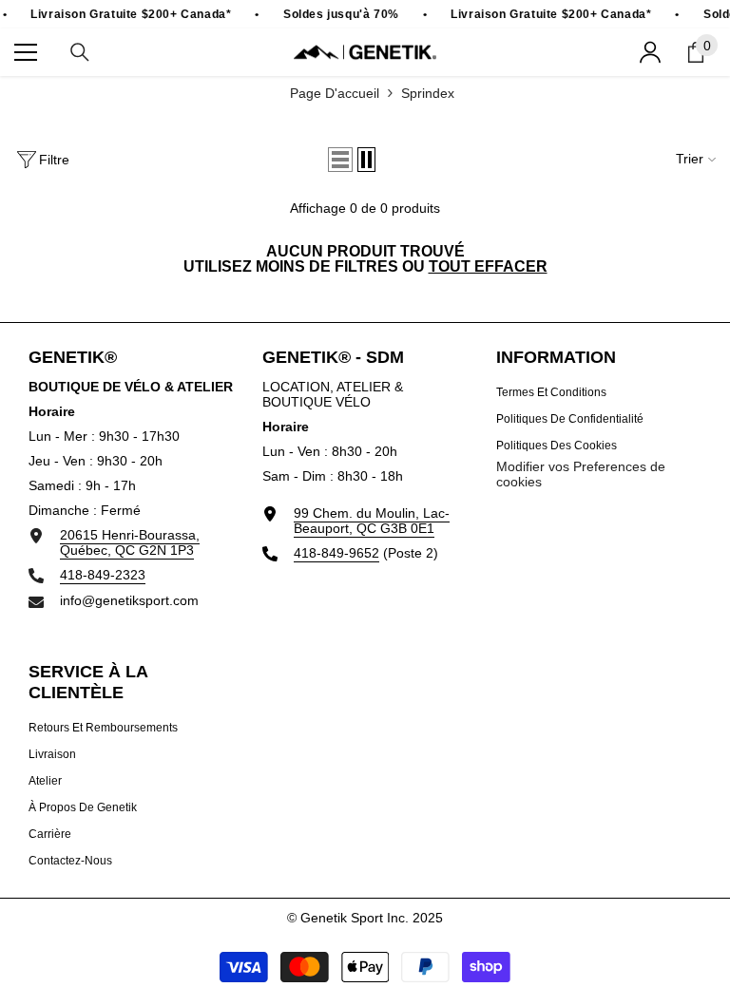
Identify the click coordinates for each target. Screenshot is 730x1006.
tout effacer (488, 267)
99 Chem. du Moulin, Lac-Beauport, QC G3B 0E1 (372, 520)
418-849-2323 (102, 574)
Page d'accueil (334, 93)
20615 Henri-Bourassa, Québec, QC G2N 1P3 (130, 542)
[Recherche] (79, 52)
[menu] (25, 52)
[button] (340, 159)
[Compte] (650, 52)
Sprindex (427, 93)
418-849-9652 (336, 552)
